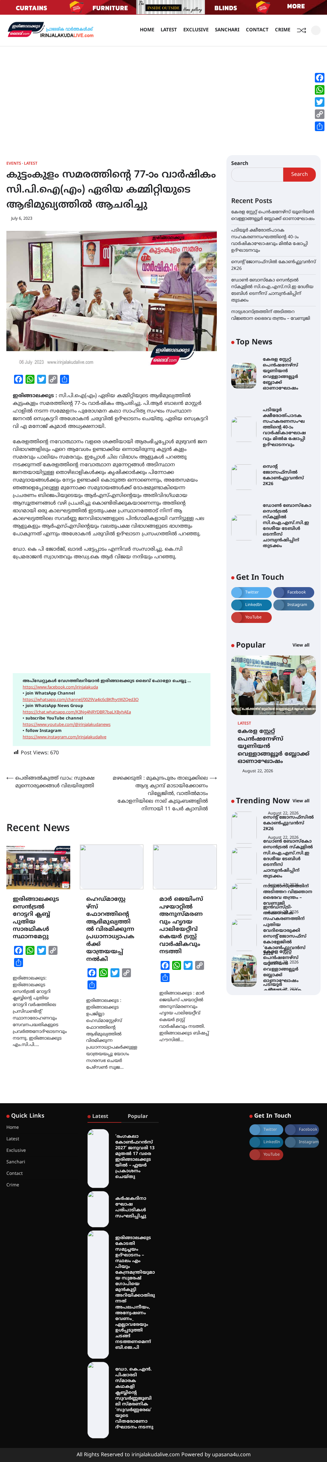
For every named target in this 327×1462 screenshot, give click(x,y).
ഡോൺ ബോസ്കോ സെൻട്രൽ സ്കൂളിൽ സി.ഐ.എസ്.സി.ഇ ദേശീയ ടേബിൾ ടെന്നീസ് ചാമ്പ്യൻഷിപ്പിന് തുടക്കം (287, 526)
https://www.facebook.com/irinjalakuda (60, 687)
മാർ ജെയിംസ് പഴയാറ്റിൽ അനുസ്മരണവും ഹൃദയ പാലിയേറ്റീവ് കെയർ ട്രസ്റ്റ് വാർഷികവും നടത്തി (181, 925)
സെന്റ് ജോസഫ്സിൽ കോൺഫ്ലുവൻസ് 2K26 (283, 475)
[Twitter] (320, 102)
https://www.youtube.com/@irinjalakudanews (66, 724)
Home (147, 30)
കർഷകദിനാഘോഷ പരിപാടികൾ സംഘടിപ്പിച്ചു (130, 1207)
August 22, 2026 (257, 771)
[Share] (320, 126)
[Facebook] (320, 78)
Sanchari (227, 30)
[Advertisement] (163, 94)
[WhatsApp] (320, 90)
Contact (257, 30)
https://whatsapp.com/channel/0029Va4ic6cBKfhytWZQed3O (81, 700)
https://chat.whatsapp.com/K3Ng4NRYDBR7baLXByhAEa (77, 712)
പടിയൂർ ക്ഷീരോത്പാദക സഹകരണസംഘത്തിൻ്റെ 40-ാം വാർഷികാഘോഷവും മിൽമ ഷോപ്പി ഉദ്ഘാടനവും (284, 427)
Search (239, 164)
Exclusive (196, 30)
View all (302, 645)
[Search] (316, 30)
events (13, 163)
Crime (282, 30)
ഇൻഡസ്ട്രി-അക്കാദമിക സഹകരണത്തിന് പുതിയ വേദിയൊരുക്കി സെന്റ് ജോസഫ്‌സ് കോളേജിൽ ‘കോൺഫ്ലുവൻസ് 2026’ (285, 895)
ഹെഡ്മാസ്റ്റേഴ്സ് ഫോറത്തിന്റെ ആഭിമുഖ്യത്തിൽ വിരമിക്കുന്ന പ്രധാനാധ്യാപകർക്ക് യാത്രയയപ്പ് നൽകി (110, 929)
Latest (169, 30)
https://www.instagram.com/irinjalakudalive (64, 737)
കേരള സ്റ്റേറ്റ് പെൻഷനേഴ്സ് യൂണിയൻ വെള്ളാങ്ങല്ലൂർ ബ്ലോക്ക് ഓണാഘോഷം (280, 374)
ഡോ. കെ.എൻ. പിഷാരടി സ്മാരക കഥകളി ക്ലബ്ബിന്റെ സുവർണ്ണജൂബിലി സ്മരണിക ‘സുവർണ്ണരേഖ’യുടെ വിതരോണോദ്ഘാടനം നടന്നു (134, 1398)
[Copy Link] (320, 114)
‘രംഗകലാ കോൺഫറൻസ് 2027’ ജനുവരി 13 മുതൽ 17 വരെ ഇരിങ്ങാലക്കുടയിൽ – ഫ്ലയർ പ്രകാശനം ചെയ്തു (135, 1157)
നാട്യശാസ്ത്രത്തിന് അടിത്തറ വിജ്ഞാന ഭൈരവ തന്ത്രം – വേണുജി (287, 859)
